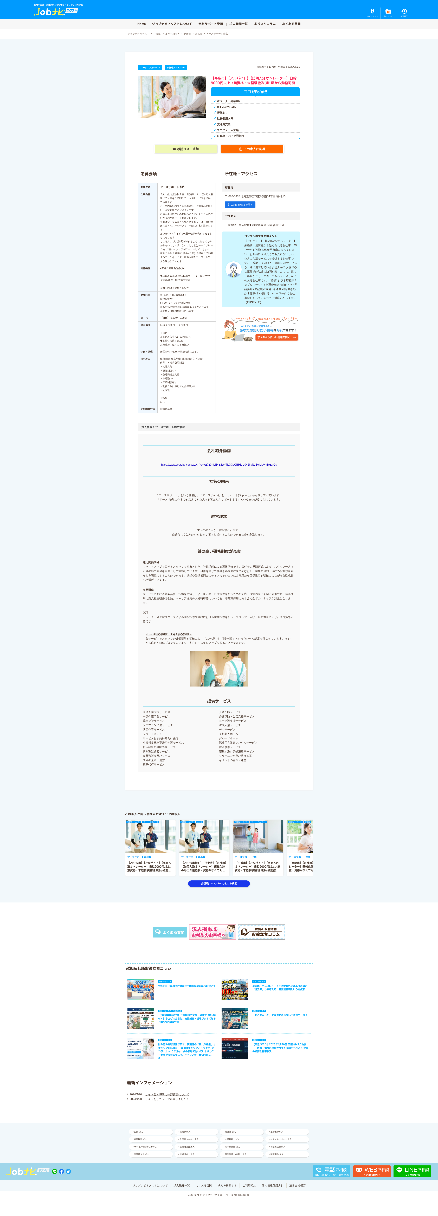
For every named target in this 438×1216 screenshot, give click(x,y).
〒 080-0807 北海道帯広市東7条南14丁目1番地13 (255, 196)
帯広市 (198, 33)
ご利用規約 (249, 1185)
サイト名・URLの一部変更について (167, 1094)
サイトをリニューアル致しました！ (167, 1099)
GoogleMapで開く (242, 204)
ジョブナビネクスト (138, 33)
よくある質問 (291, 23)
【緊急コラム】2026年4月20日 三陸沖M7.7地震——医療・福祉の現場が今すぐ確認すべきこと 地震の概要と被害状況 (280, 1047)
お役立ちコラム (265, 23)
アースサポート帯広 (217, 33)
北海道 (187, 33)
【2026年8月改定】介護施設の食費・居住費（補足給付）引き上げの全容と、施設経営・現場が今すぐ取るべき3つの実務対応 (187, 1018)
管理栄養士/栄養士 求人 (236, 1154)
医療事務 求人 (276, 1154)
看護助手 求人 (140, 1139)
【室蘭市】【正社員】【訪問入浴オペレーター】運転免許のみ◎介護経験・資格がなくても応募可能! (311, 866)
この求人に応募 (254, 149)
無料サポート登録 (210, 23)
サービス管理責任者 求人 (145, 1147)
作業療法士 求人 (277, 1147)
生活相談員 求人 (187, 1147)
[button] (129, 848)
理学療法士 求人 (232, 1147)
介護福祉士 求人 (232, 1139)
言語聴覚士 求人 (141, 1154)
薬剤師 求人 (185, 1132)
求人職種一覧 (238, 23)
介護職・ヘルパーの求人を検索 (219, 883)
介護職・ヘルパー (176, 67)
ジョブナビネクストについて (172, 23)
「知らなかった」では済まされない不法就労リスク (279, 1015)
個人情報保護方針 (273, 1185)
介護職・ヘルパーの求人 (166, 33)
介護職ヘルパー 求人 (189, 1139)
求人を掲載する (227, 1185)
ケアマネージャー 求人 (281, 1139)
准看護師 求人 (276, 1132)
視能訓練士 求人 (187, 1154)
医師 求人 (138, 1132)
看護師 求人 (230, 1132)
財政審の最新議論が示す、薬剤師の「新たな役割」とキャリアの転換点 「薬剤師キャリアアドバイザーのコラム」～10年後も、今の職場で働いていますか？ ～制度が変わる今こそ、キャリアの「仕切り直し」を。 (187, 1051)
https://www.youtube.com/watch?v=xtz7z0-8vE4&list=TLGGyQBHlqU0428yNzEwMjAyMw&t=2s (219, 464)
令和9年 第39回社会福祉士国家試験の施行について (187, 986)
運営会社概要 (297, 1185)
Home (141, 23)
